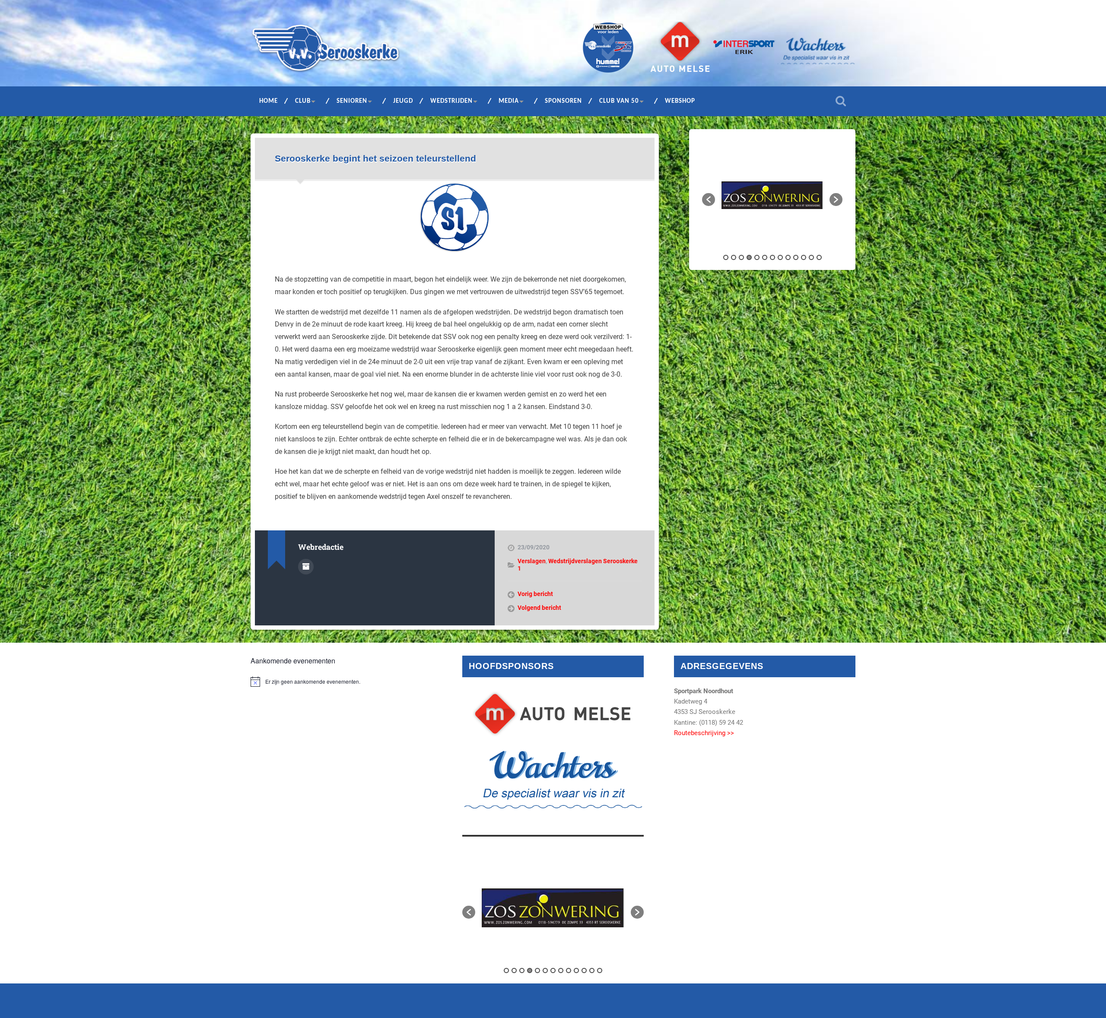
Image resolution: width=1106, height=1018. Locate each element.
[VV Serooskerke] (326, 51)
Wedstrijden (451, 101)
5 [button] (757, 257)
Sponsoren (563, 101)
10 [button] (795, 257)
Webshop (680, 101)
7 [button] (772, 257)
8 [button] (780, 257)
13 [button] (819, 257)
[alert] (341, 681)
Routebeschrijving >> (704, 733)
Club (303, 101)
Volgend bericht (539, 607)
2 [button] (733, 257)
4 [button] (749, 257)
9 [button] (788, 257)
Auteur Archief (306, 566)
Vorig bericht (535, 593)
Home (268, 101)
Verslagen (532, 561)
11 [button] (803, 257)
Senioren (352, 101)
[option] (772, 195)
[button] (708, 199)
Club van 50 (619, 101)
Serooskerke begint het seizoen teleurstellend (375, 158)
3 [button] (741, 257)
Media (509, 101)
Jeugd (403, 101)
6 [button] (764, 257)
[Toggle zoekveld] (840, 101)
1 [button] (725, 257)
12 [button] (811, 257)
